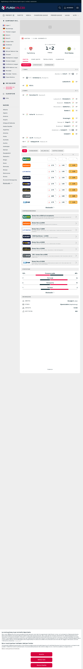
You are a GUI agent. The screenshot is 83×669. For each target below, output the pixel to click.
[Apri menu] (77, 8)
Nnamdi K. (60, 103)
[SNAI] (26, 196)
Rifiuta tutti (41, 659)
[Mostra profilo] (31, 49)
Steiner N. (67, 103)
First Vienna (69, 53)
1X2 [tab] (24, 151)
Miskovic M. (43, 142)
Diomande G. (66, 99)
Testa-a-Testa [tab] (48, 59)
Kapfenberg (31, 53)
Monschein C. (57, 107)
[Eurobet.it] (26, 177)
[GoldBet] (26, 184)
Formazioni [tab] (49, 65)
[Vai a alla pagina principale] (16, 7)
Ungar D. (68, 122)
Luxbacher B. (57, 99)
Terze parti (18, 640)
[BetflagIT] (26, 202)
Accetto (41, 654)
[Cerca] (60, 8)
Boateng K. (59, 126)
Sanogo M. (60, 122)
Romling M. (37, 138)
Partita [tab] (25, 59)
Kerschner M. (33, 95)
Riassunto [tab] (26, 65)
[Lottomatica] (26, 171)
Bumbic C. (58, 74)
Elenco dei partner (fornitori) (10, 648)
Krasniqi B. (42, 95)
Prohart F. (45, 78)
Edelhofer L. (67, 107)
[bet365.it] (26, 159)
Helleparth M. (35, 142)
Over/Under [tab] (33, 151)
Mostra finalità (41, 665)
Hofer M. (32, 114)
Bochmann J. (40, 114)
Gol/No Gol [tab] (45, 151)
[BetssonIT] (26, 165)
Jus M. (31, 138)
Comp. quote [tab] (35, 59)
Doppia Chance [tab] (57, 151)
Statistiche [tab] (37, 65)
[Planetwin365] (26, 190)
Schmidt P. (67, 126)
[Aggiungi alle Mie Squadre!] (25, 49)
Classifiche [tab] (60, 59)
